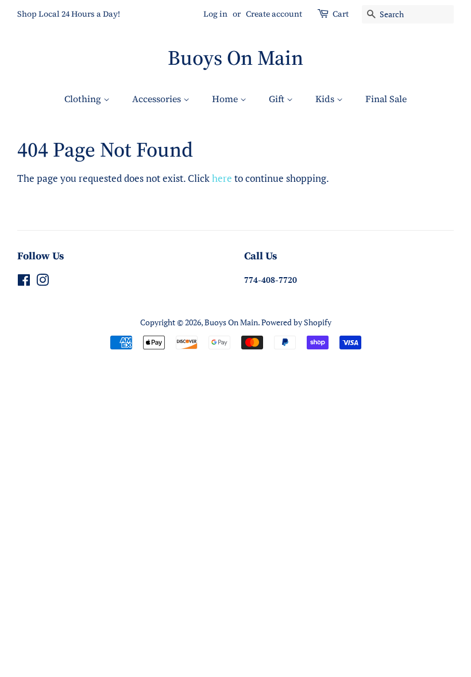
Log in (215, 14)
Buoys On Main (235, 57)
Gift (278, 98)
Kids (326, 98)
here (222, 178)
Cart (341, 14)
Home (226, 98)
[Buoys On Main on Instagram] (42, 282)
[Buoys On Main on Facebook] (23, 282)
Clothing (83, 98)
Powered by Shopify (296, 322)
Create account (274, 14)
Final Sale (386, 98)
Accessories (157, 98)
